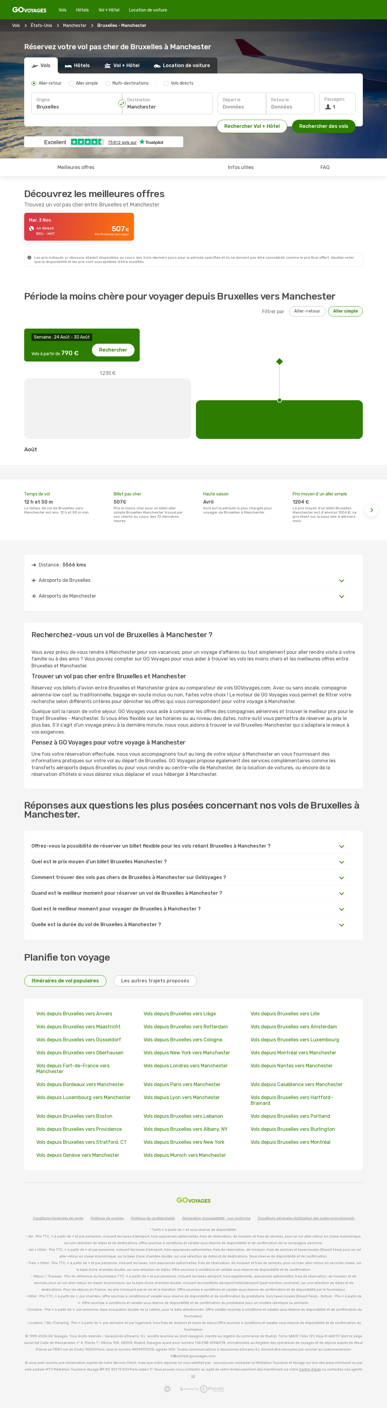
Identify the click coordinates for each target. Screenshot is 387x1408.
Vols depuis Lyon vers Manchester (182, 1097)
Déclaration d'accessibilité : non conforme (216, 1218)
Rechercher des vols (323, 126)
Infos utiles (241, 167)
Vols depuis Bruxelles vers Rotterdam (186, 1027)
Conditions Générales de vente (58, 1218)
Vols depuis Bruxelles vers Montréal (290, 1142)
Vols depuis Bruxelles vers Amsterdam (294, 1027)
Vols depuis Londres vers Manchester (186, 1066)
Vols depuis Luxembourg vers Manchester (83, 1097)
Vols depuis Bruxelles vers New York (184, 1142)
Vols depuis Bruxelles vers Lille (285, 1014)
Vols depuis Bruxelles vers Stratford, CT (81, 1142)
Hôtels (82, 10)
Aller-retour (307, 311)
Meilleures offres (75, 167)
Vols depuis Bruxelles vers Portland (290, 1116)
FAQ (325, 167)
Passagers (334, 99)
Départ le (232, 99)
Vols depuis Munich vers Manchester (185, 1155)
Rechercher (113, 350)
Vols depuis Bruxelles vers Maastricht (78, 1027)
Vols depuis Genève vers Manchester (77, 1155)
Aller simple (345, 311)
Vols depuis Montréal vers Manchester (293, 1053)
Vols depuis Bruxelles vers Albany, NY (186, 1129)
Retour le (280, 99)
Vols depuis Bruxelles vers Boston (74, 1116)
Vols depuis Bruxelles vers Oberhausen (80, 1053)
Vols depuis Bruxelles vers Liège (180, 1014)
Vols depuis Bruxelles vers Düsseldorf (78, 1040)
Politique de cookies (107, 1218)
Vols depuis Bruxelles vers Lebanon (183, 1116)
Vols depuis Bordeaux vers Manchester (80, 1084)
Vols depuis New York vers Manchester (187, 1053)
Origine (43, 99)
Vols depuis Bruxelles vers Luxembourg (295, 1040)
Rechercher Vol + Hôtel (252, 126)
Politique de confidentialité (153, 1218)
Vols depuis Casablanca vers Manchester (297, 1084)
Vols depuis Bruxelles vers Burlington (293, 1129)
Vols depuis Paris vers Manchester (182, 1084)
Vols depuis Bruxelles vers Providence (79, 1129)
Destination (138, 99)
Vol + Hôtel (109, 10)
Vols (63, 10)
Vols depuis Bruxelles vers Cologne (183, 1040)
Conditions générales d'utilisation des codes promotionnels (306, 1218)
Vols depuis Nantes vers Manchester (292, 1066)
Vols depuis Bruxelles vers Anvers (74, 1014)
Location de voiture (148, 10)
